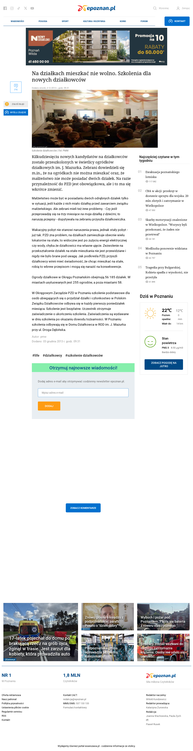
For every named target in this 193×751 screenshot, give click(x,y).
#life (35, 355)
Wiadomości (17, 21)
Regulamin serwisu (12, 711)
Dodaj (49, 406)
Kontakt (180, 21)
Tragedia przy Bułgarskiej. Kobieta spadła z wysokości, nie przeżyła (167, 272)
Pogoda (43, 21)
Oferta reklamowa (11, 695)
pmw (43, 336)
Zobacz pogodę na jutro (163, 364)
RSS (4, 715)
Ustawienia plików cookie (15, 707)
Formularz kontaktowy (75, 707)
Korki (123, 21)
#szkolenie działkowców (84, 355)
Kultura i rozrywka (94, 21)
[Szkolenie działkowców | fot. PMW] (83, 119)
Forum (144, 21)
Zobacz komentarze (83, 507)
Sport (65, 21)
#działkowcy (52, 355)
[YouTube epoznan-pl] (32, 8)
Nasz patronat (9, 699)
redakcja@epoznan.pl (74, 699)
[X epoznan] (25, 8)
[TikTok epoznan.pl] (18, 8)
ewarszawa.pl (92, 745)
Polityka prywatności (13, 703)
